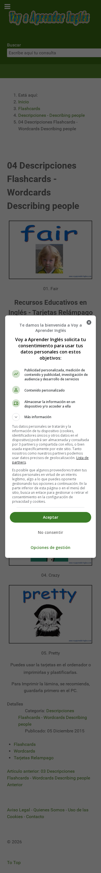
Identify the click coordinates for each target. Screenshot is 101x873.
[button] (50, 417)
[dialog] (50, 436)
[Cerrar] (89, 322)
